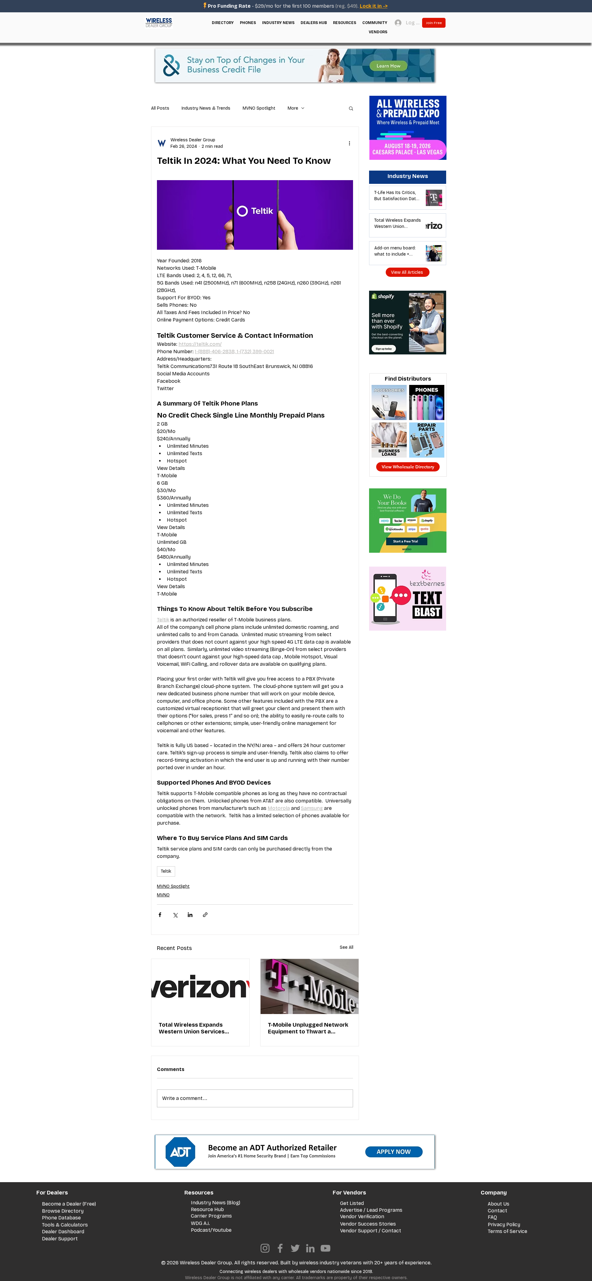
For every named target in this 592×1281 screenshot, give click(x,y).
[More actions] (349, 143)
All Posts (160, 108)
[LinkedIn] (310, 1248)
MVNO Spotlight (259, 108)
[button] (222, 23)
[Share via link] (205, 915)
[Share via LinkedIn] (190, 915)
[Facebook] (280, 1248)
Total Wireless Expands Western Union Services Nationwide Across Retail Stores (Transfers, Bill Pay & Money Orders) (197, 1028)
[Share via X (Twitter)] (175, 915)
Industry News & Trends (206, 108)
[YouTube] (325, 1248)
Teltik (166, 871)
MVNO (163, 895)
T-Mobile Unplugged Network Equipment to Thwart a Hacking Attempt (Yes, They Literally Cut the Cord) (308, 1028)
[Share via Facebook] (160, 915)
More (293, 108)
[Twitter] (295, 1248)
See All (346, 947)
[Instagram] (265, 1248)
